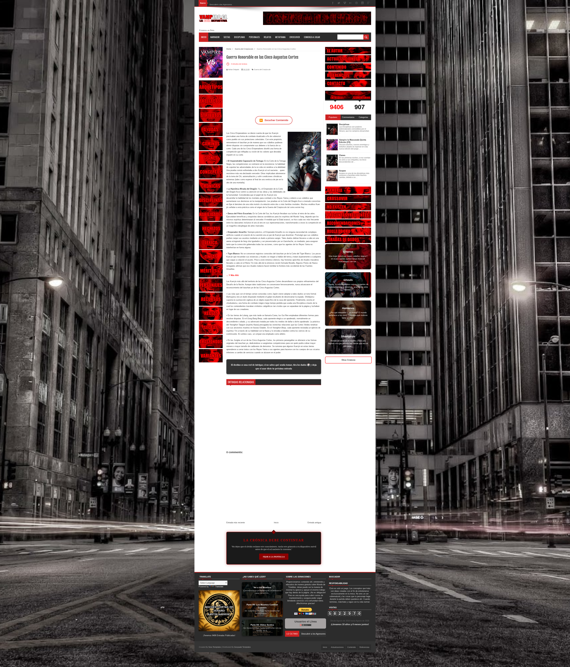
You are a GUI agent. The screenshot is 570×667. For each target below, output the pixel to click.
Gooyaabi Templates (242, 647)
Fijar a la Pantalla (274, 556)
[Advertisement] (273, 91)
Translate (219, 586)
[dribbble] (357, 3)
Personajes (254, 37)
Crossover (294, 37)
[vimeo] (345, 3)
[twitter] (339, 3)
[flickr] (351, 3)
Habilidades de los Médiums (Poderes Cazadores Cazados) (234, 3)
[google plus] (368, 3)
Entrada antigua (314, 522)
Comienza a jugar (312, 37)
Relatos (267, 37)
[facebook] (333, 3)
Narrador (215, 37)
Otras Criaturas (348, 360)
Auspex (342, 171)
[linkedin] (362, 3)
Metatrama (280, 37)
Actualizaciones (337, 647)
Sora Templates (214, 647)
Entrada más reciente (235, 522)
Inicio (203, 37)
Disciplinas (239, 37)
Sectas (227, 37)
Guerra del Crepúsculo (262, 69)
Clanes (342, 155)
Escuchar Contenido (273, 120)
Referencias (364, 647)
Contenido (351, 647)
